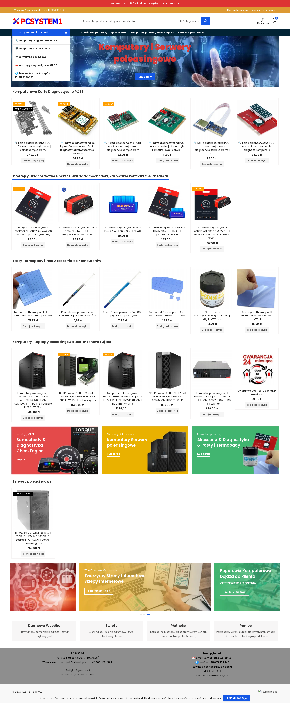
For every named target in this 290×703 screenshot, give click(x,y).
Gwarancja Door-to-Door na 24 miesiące (256, 392)
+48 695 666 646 (99, 592)
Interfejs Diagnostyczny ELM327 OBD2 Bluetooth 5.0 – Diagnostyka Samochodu (78, 231)
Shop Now (145, 78)
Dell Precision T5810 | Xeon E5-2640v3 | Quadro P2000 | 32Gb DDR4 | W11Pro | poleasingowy (77, 396)
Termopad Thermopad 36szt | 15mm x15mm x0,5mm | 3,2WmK (167, 313)
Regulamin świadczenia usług (78, 674)
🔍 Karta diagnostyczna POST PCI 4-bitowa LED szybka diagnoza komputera (257, 146)
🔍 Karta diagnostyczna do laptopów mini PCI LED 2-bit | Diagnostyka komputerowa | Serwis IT (77, 148)
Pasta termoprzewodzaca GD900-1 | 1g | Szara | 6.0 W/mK (78, 313)
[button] (142, 614)
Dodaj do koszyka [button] (77, 164)
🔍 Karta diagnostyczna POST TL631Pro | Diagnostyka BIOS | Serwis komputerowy (33, 146)
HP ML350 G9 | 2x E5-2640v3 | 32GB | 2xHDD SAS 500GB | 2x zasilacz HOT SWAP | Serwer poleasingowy (33, 538)
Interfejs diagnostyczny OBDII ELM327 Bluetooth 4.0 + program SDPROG (167, 231)
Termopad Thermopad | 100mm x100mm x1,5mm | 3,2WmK (256, 315)
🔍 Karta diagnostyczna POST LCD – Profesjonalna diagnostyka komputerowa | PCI (212, 148)
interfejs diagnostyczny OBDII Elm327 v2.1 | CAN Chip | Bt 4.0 (122, 229)
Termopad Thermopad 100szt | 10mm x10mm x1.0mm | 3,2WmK (33, 313)
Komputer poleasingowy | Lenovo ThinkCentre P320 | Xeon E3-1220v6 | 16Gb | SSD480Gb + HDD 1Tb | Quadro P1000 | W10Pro (33, 400)
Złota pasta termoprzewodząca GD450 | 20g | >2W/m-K (212, 315)
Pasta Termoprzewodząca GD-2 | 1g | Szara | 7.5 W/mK (122, 313)
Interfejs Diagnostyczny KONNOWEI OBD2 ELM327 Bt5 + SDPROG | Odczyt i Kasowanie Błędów (212, 233)
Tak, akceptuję (237, 698)
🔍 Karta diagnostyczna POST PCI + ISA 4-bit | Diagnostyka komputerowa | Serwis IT (167, 146)
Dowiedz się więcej (33, 160)
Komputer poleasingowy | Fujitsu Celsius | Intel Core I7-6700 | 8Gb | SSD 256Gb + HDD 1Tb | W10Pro (212, 398)
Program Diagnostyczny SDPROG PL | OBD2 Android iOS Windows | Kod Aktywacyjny (33, 231)
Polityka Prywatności (78, 670)
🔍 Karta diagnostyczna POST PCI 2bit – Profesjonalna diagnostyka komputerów (122, 146)
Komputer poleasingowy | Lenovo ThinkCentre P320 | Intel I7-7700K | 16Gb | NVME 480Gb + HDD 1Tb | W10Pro (122, 398)
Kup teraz (23, 459)
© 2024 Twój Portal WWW (27, 692)
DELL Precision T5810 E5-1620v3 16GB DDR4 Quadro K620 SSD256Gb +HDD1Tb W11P (167, 396)
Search (205, 21)
